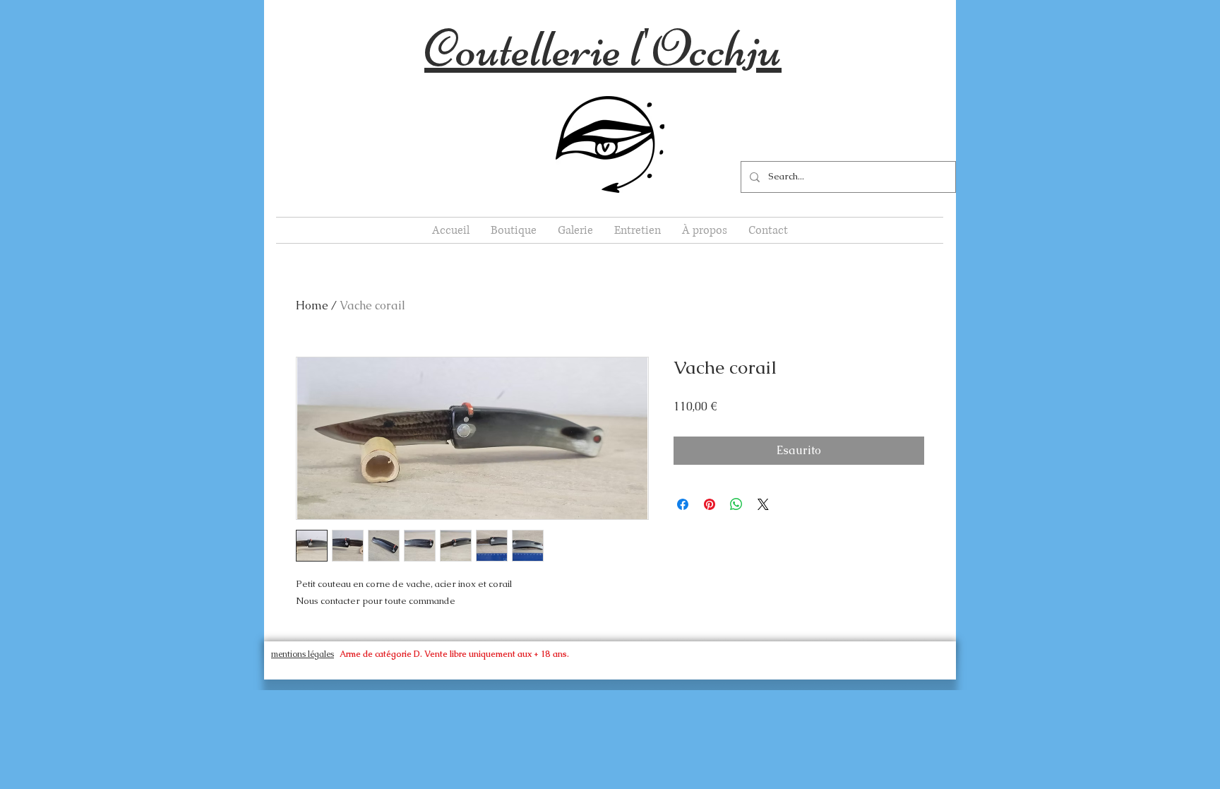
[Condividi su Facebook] (682, 504)
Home (312, 305)
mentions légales (302, 654)
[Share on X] (763, 504)
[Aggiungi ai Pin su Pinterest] (709, 504)
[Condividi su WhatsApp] (736, 504)
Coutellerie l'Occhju (603, 48)
